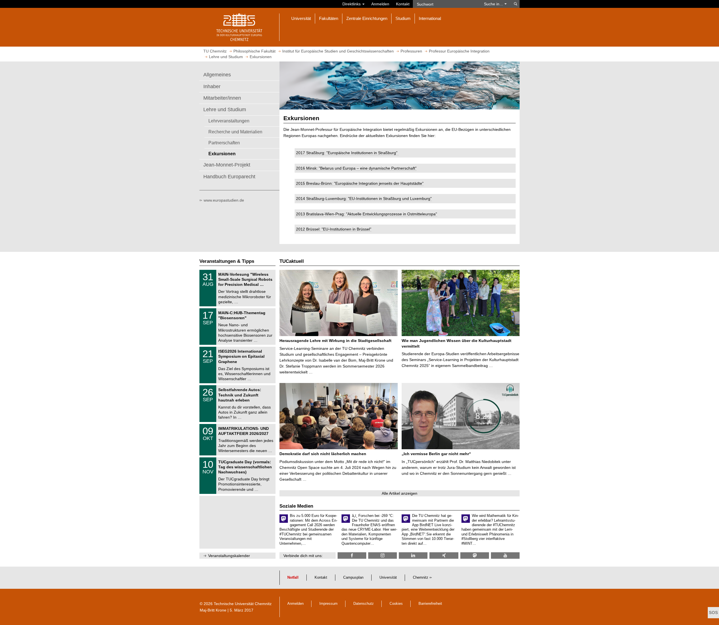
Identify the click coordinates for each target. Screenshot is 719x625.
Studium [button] (403, 18)
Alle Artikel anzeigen (399, 493)
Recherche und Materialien (235, 131)
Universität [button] (301, 18)
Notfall (293, 578)
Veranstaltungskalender (229, 555)
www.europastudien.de (224, 200)
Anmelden (380, 4)
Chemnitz (420, 578)
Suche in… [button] (494, 4)
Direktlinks (352, 4)
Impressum (328, 604)
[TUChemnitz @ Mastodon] (474, 555)
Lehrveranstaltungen (228, 120)
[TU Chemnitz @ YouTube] (505, 555)
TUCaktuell (291, 261)
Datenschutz (363, 604)
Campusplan (353, 578)
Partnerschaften (224, 142)
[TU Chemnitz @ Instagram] (382, 555)
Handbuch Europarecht (229, 176)
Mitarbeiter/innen (222, 98)
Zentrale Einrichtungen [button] (366, 18)
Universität (388, 578)
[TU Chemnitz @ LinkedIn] (413, 555)
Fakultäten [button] (328, 18)
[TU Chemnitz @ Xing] (443, 555)
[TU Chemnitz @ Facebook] (352, 555)
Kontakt (402, 4)
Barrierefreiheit (430, 604)
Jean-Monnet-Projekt (226, 165)
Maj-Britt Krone (213, 610)
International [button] (430, 18)
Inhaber (211, 86)
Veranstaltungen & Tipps (226, 261)
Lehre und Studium (224, 109)
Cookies (396, 604)
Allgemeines (217, 74)
